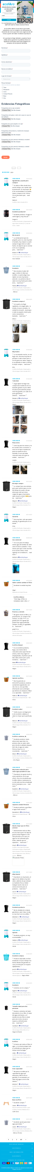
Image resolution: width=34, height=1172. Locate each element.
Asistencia (16, 1148)
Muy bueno (15, 351)
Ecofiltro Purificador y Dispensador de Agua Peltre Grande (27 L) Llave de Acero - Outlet (22, 223)
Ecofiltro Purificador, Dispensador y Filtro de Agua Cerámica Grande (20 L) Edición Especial (22, 973)
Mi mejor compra (17, 483)
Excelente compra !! (18, 301)
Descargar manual (16, 1144)
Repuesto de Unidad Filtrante (19, 592)
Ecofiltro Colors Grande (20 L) (20, 202)
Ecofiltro (15, 1041)
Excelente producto (18, 907)
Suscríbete (16, 1156)
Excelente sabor (17, 709)
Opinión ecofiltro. (18, 678)
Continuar (9, 19)
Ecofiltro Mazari (17, 645)
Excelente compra (18, 956)
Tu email (3, 15)
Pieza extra (16, 443)
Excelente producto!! (19, 212)
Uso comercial (16, 540)
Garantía (15, 516)
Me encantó (16, 235)
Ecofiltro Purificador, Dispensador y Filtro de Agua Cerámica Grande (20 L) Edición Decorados (22, 633)
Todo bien (15, 381)
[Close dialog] (32, 2)
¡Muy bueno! (16, 874)
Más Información (16, 1152)
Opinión (14, 932)
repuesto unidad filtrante (20, 804)
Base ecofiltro (16, 1100)
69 (21, 1140)
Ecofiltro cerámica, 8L (19, 736)
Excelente (15, 268)
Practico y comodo (18, 612)
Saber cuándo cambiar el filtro (22, 582)
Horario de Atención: (16, 1160)
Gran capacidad (17, 1068)
